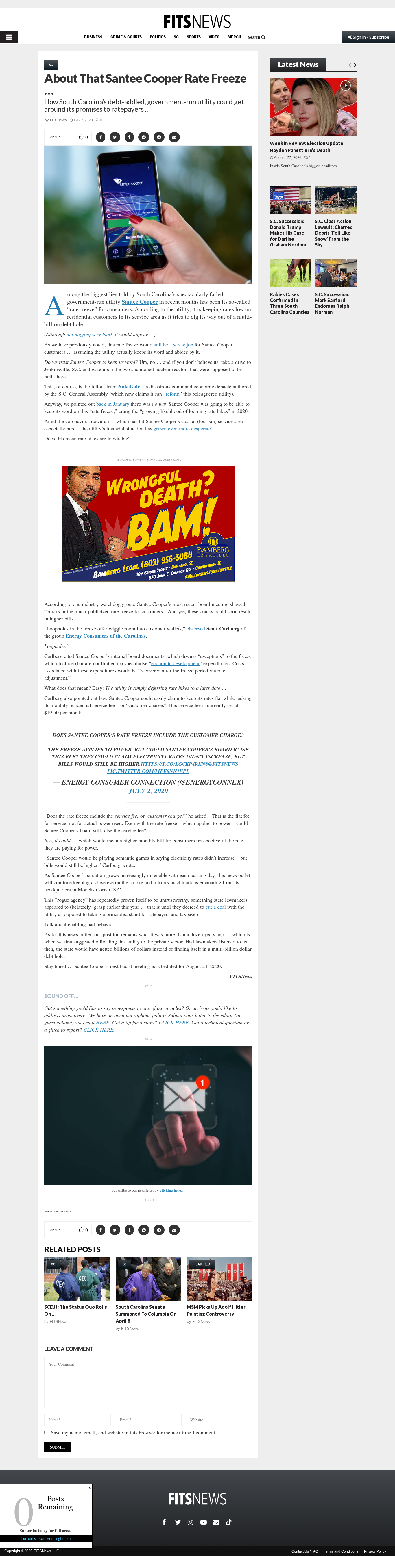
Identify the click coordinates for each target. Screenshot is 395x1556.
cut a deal (216, 906)
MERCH (234, 36)
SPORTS (194, 36)
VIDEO (214, 36)
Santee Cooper (140, 301)
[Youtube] (206, 1522)
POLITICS (158, 36)
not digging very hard (89, 334)
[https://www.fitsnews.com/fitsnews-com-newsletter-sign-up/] (148, 1115)
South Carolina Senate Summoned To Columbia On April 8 (146, 1313)
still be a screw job (173, 344)
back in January (112, 403)
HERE (102, 1022)
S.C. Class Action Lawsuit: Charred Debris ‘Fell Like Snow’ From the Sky (334, 232)
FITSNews (58, 120)
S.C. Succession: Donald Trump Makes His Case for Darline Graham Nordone (289, 232)
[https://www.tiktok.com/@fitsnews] (229, 1522)
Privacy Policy (375, 1551)
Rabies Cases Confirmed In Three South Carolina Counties (289, 303)
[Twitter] (181, 1522)
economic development (175, 663)
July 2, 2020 (148, 790)
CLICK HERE (174, 1022)
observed (196, 628)
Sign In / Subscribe (371, 37)
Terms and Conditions (341, 1551)
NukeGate (129, 386)
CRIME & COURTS (126, 36)
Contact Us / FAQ (304, 1551)
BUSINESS (93, 36)
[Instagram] (194, 1522)
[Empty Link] (350, 65)
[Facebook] (168, 1522)
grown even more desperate (182, 428)
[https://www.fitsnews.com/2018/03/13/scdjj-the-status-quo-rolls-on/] (77, 1279)
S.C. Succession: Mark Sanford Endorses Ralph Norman (332, 303)
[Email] (219, 1522)
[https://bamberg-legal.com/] (148, 580)
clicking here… (172, 1190)
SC (176, 36)
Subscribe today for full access (46, 1530)
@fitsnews (223, 763)
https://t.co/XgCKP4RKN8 (174, 763)
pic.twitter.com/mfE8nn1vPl (148, 771)
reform (173, 393)
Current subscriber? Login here (46, 1538)
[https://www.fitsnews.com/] (197, 21)
